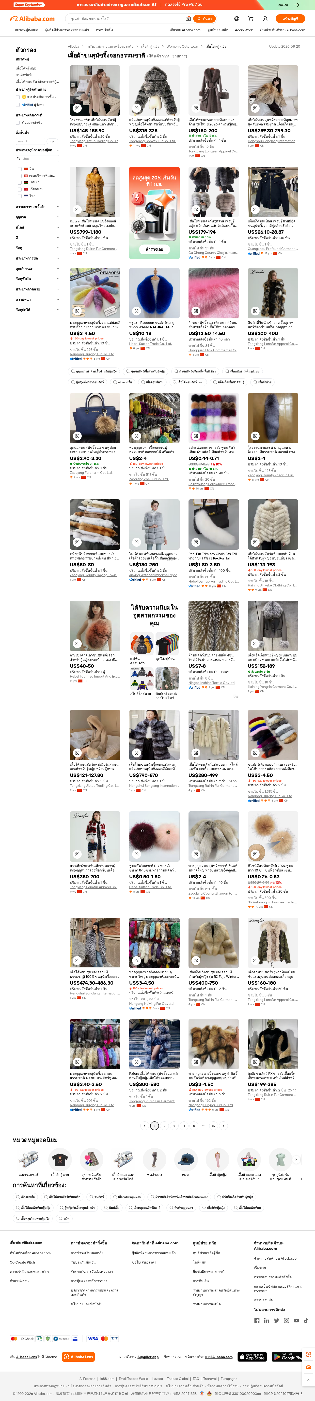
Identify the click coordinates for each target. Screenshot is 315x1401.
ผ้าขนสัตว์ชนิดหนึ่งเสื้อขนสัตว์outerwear (182, 1197)
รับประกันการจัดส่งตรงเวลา (92, 1272)
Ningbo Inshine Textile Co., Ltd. (212, 683)
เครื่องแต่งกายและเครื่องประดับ (110, 46)
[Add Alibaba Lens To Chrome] (78, 1357)
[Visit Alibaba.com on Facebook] (257, 1320)
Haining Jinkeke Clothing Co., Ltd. (273, 585)
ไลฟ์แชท (199, 1262)
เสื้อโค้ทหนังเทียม (250, 1208)
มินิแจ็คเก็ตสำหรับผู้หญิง (237, 1197)
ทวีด (66, 1218)
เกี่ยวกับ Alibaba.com (26, 1243)
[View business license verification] (202, 1393)
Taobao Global (178, 1379)
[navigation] (37, 586)
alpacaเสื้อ (125, 382)
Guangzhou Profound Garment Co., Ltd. (273, 249)
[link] (308, 1354)
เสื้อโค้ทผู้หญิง (216, 1208)
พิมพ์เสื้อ (114, 1208)
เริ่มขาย (260, 1268)
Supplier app (148, 1357)
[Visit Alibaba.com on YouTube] (296, 1320)
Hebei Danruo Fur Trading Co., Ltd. (214, 581)
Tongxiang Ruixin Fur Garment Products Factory (95, 249)
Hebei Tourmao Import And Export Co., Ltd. (95, 676)
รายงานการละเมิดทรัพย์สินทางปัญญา (216, 1292)
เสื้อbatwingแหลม (129, 1197)
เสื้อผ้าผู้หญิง (150, 46)
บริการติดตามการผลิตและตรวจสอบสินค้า (95, 1292)
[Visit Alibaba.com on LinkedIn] (267, 1320)
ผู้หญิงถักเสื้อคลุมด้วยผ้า (80, 1208)
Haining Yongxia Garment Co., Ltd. (273, 687)
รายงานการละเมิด (207, 1304)
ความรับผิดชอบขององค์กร (29, 1272)
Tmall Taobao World (133, 1379)
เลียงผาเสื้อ (28, 1197)
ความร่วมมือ (263, 1300)
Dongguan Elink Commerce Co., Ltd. (214, 350)
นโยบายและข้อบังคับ (87, 1304)
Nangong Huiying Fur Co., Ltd (92, 354)
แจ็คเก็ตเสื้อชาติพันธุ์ (231, 382)
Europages (229, 1379)
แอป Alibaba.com (219, 1357)
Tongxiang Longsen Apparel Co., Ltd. (214, 151)
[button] (188, 19)
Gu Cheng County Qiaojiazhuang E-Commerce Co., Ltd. (214, 253)
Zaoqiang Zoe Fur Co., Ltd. (149, 479)
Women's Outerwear (182, 46)
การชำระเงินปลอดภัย (87, 1253)
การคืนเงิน (201, 1281)
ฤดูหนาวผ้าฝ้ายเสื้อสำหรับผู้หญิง (96, 371)
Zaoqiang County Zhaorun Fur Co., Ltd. (273, 475)
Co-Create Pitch (22, 1262)
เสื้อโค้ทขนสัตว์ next (191, 382)
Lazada (157, 1379)
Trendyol (210, 1379)
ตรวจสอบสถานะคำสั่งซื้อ (273, 1277)
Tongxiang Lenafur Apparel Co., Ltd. (273, 344)
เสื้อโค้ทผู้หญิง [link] (215, 46)
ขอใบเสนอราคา (144, 1262)
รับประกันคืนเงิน (83, 1262)
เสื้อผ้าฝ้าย (264, 382)
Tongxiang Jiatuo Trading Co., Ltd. (95, 141)
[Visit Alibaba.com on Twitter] (277, 1320)
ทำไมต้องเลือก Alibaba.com (30, 1253)
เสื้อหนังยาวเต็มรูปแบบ (245, 371)
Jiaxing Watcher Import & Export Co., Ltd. (154, 575)
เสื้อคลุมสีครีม (154, 382)
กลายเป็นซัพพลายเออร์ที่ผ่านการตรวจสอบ (278, 1288)
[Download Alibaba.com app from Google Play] (288, 1357)
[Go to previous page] (144, 1125)
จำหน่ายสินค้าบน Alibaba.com (276, 1258)
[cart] (251, 19)
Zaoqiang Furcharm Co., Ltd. (91, 473)
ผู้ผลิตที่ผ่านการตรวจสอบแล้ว (154, 1253)
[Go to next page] (223, 1125)
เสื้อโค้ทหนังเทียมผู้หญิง (35, 1208)
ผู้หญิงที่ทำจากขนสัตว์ (90, 382)
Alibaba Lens (26, 1357)
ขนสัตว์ (99, 1197)
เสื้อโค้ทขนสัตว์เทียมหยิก (64, 1197)
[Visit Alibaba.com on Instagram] (286, 1320)
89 (213, 1126)
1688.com (106, 1379)
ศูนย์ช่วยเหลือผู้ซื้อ (206, 1253)
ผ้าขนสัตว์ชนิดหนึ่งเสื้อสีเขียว (197, 371)
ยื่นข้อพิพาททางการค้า (209, 1272)
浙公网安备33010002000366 (238, 1394)
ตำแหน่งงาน (19, 1281)
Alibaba (73, 46)
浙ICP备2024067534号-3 (283, 1394)
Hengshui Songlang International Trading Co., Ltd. (273, 141)
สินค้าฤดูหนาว (183, 1208)
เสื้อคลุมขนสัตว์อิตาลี (147, 1208)
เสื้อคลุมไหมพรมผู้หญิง (35, 1218)
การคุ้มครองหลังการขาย (89, 1281)
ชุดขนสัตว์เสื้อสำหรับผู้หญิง (148, 371)
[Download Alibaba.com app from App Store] (252, 1357)
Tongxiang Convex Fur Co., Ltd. (152, 141)
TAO (196, 1379)
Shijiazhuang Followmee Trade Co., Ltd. (214, 484)
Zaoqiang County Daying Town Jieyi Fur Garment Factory (95, 575)
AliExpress (87, 1379)
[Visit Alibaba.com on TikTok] (306, 1320)
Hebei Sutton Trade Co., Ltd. (150, 344)
